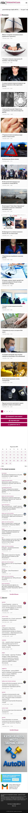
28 (25, 460)
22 (2, 460)
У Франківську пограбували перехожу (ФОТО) (12, 256)
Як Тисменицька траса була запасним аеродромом (12, 711)
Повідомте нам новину (15, 416)
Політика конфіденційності (14, 804)
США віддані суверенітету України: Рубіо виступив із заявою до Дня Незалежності (11, 556)
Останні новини (8, 469)
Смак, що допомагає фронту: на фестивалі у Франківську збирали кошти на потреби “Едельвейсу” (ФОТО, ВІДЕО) (12, 587)
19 (17, 457)
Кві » (26, 466)
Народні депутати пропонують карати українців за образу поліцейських (12, 403)
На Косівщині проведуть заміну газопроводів (11, 379)
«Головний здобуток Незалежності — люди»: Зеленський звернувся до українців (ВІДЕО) (11, 532)
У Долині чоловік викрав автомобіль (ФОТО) (12, 306)
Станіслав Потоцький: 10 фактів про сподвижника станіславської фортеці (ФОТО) (12, 110)
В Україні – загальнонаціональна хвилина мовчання (10, 548)
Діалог (4, 598)
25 (14, 460)
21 (25, 457)
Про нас (14, 805)
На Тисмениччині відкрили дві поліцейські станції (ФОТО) (11, 182)
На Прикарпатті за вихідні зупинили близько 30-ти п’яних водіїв (12, 232)
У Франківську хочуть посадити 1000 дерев (12, 331)
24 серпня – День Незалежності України (10, 571)
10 (10, 455)
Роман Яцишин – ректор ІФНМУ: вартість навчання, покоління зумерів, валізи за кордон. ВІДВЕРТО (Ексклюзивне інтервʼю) (12, 673)
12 (17, 455)
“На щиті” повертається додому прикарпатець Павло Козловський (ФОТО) (11, 490)
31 (10, 463)
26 (17, 460)
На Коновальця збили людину (10, 159)
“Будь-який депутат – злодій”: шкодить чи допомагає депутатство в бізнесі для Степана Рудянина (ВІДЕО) (12, 508)
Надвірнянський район (7, 480)
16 (6, 457)
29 (2, 463)
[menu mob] (26, 3)
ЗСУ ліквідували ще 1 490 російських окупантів (11, 578)
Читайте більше (14, 594)
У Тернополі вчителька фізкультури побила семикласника (12, 135)
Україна (3, 569)
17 (10, 457)
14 (25, 455)
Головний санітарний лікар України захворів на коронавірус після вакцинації (13, 355)
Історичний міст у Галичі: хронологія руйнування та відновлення (12, 619)
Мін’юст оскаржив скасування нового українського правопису (12, 35)
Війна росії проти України (8, 496)
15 (2, 457)
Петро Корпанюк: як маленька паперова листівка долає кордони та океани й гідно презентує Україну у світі (11, 722)
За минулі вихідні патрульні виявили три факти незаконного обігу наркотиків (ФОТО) (13, 84)
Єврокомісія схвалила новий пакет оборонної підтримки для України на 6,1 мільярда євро (11, 499)
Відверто (4, 668)
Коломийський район (7, 487)
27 (21, 460)
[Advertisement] (11, 435)
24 (10, 460)
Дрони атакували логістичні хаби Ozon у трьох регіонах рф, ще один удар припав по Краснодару (12, 541)
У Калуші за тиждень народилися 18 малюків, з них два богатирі (12, 59)
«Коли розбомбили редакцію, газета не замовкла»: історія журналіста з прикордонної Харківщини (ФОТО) (12, 685)
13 (21, 455)
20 (21, 457)
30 (6, 463)
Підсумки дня (15, 420)
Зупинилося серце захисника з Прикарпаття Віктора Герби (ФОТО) (11, 482)
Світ (3, 537)
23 (6, 460)
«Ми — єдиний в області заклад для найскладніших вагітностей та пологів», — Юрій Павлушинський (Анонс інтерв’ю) (11, 645)
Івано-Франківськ (6, 504)
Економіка (4, 473)
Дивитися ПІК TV (15, 424)
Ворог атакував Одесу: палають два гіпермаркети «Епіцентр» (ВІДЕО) (11, 524)
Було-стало (5, 616)
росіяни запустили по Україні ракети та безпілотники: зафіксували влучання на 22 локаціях (12, 516)
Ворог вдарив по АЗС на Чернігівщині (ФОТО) (11, 564)
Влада (3, 529)
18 (14, 457)
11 (14, 455)
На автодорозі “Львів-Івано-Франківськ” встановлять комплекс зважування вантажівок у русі (13, 207)
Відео (3, 652)
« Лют (2, 466)
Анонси (4, 640)
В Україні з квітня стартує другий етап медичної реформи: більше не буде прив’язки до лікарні (12, 282)
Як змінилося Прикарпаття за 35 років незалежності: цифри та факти (12, 475)
